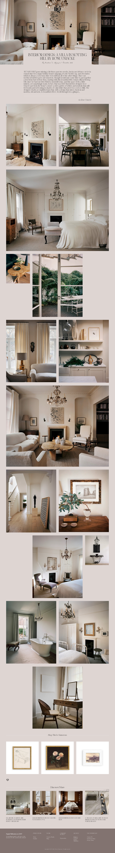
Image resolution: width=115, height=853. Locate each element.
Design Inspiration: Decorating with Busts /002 (44, 819)
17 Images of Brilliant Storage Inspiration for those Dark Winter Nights (96, 819)
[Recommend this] (8, 780)
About (34, 837)
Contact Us (89, 837)
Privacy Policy (90, 840)
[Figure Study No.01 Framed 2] (22, 758)
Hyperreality (63, 838)
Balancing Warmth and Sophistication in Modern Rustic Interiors (16, 819)
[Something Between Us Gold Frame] (57, 758)
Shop (48, 838)
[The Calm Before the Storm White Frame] (92, 758)
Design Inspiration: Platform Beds (69, 819)
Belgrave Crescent (75, 837)
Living (56, 63)
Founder (35, 838)
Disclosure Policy (91, 838)
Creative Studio (50, 837)
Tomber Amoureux (75, 840)
